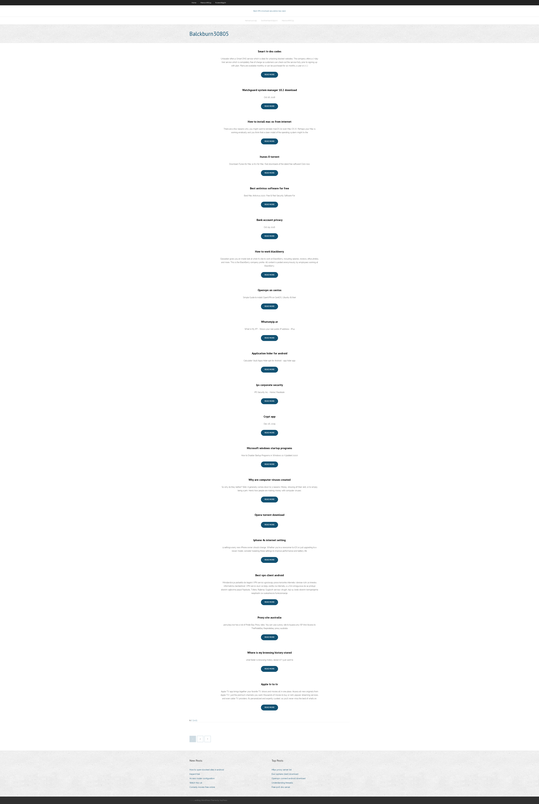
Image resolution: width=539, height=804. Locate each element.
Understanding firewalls (282, 783)
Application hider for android (269, 353)
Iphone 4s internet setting (269, 540)
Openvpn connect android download (288, 778)
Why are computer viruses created (270, 480)
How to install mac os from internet (269, 121)
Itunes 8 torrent (269, 157)
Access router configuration (202, 778)
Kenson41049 (251, 21)
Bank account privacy (270, 220)
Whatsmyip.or (269, 322)
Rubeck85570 (220, 3)
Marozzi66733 (205, 3)
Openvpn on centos (269, 290)
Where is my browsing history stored (269, 652)
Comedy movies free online (202, 787)
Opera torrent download (269, 515)
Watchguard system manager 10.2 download (269, 90)
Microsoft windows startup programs (269, 448)
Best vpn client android (269, 575)
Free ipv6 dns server (281, 787)
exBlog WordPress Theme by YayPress (211, 800)
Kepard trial (194, 774)
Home (194, 3)
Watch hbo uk (195, 783)
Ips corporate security (269, 385)
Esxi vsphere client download (285, 774)
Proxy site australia (269, 617)
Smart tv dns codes (269, 51)
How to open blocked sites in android (206, 770)
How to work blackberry (269, 251)
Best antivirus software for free (269, 188)
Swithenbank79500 (269, 21)
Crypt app (270, 416)
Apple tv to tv (269, 684)
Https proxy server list (282, 770)
